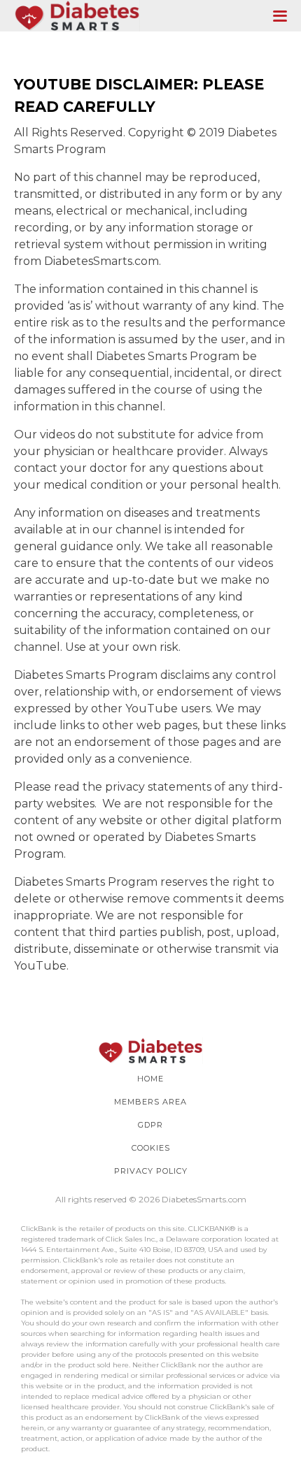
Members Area (150, 1102)
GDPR (150, 1125)
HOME (150, 1079)
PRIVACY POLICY (151, 1171)
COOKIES (151, 1148)
